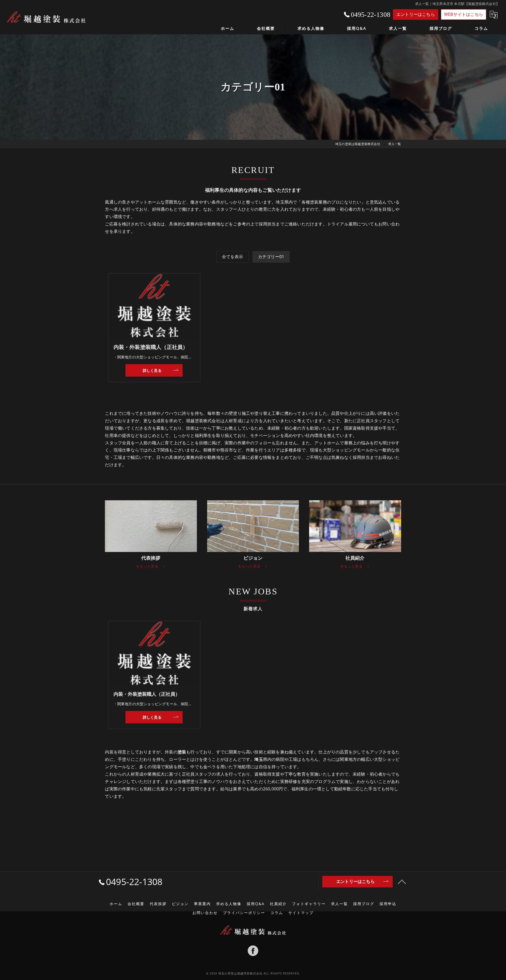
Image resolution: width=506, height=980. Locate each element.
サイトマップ (301, 912)
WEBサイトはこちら (463, 14)
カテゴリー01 (271, 257)
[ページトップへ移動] (402, 881)
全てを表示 (232, 257)
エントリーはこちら (415, 14)
